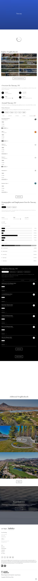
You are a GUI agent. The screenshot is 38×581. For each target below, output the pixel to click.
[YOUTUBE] (10, 557)
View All (19, 481)
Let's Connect (3, 553)
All (3, 112)
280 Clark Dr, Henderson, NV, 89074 (6, 295)
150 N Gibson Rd (4, 145)
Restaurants (7, 112)
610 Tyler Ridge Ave (5, 119)
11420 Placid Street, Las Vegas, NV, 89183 (7, 338)
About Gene (3, 546)
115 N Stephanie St (4, 158)
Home (2, 545)
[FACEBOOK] (2, 557)
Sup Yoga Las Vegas (5, 183)
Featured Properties (3, 548)
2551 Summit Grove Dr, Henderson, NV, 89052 (7, 316)
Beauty (20, 112)
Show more (19, 196)
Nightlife (24, 112)
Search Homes (19, 356)
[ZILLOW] (13, 557)
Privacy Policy (11, 577)
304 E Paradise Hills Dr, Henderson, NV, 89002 (7, 284)
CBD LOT (3, 144)
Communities (3, 550)
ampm (2, 131)
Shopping (12, 112)
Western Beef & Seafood (5, 118)
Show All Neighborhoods (19, 78)
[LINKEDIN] (8, 557)
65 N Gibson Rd (4, 132)
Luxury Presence (18, 574)
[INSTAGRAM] (5, 557)
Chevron (3, 157)
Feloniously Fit (4, 170)
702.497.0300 (3, 535)
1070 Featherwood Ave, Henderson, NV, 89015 (7, 327)
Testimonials (2, 551)
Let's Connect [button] (19, 508)
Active (16, 112)
